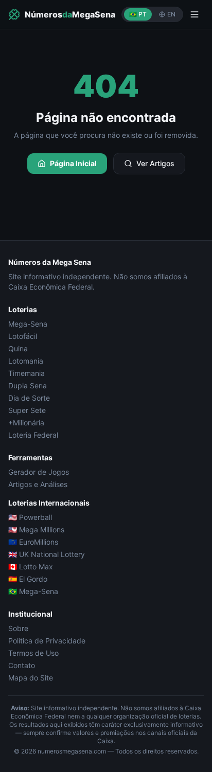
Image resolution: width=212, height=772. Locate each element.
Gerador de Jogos (38, 472)
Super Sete (27, 410)
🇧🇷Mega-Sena (33, 591)
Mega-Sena (27, 323)
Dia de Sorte (29, 397)
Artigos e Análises (37, 484)
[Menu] (194, 14)
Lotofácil (22, 336)
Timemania (26, 373)
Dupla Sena (27, 385)
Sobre (18, 628)
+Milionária (26, 422)
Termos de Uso (33, 653)
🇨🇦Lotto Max (30, 566)
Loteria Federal (33, 434)
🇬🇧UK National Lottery (46, 554)
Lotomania (25, 360)
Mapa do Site (30, 677)
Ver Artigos (155, 163)
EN (171, 14)
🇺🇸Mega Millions (36, 529)
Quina (18, 348)
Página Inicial (73, 163)
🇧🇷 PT (138, 14)
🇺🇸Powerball (30, 517)
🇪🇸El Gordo (27, 578)
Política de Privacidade (46, 640)
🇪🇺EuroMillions (33, 541)
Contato (21, 665)
